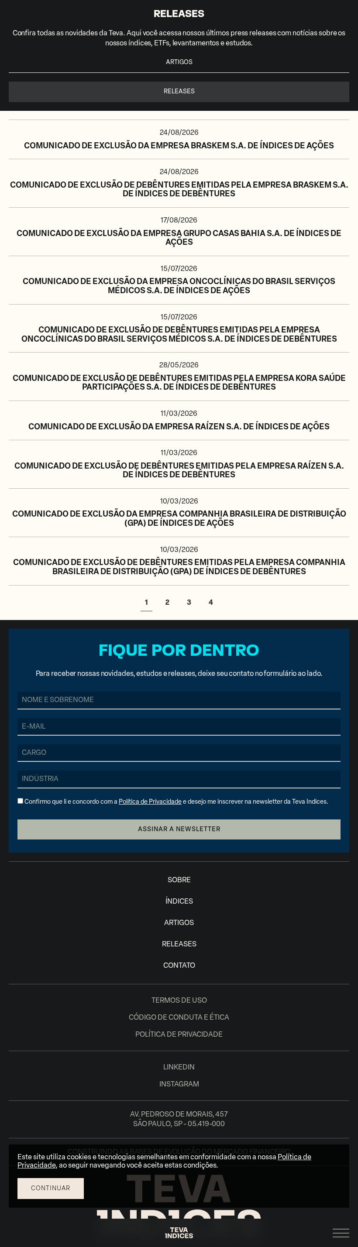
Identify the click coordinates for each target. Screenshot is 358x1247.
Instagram (179, 1084)
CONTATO (179, 965)
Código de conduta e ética (179, 1017)
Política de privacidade (179, 1034)
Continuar (50, 1188)
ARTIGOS (179, 62)
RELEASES (179, 944)
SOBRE (179, 880)
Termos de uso (179, 1000)
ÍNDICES (179, 901)
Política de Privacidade (150, 801)
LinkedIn (179, 1067)
